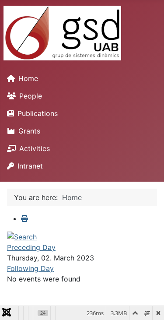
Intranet (30, 166)
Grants (29, 131)
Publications (37, 113)
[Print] (24, 218)
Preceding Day (31, 247)
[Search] (22, 236)
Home (28, 78)
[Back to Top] (148, 304)
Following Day (30, 268)
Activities (34, 148)
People (30, 95)
